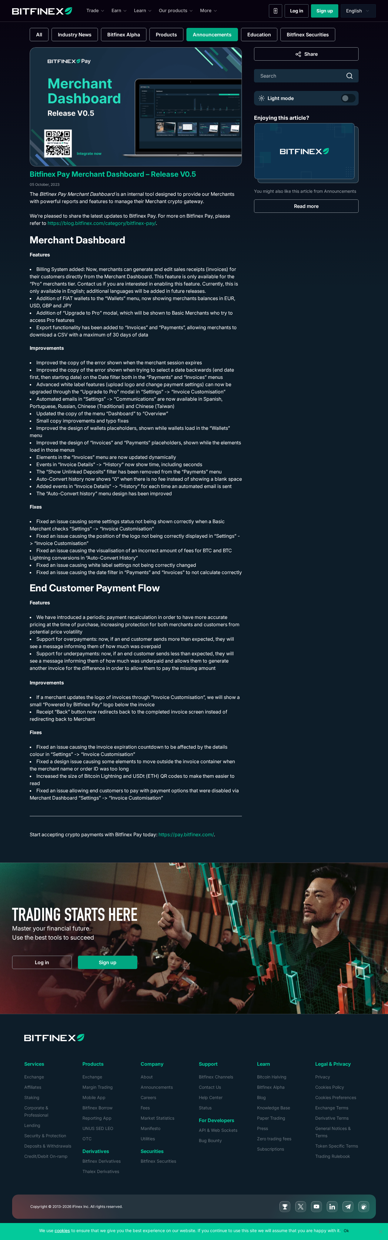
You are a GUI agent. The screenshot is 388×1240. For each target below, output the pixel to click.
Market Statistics (157, 1118)
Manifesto (150, 1128)
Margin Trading (97, 1087)
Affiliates (32, 1087)
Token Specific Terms (336, 1145)
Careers (148, 1097)
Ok (346, 1230)
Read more (306, 206)
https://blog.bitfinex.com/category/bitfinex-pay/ (102, 223)
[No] (380, 1231)
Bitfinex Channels (216, 1076)
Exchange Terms (331, 1107)
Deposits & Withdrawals (47, 1145)
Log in (299, 12)
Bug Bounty (210, 1140)
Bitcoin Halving (271, 1076)
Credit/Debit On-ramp (46, 1156)
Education (259, 35)
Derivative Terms (332, 1118)
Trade (92, 10)
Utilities (148, 1138)
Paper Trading (271, 1118)
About (147, 1076)
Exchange (34, 1076)
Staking (31, 1097)
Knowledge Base (273, 1107)
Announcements (212, 35)
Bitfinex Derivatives (101, 1161)
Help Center (210, 1097)
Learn (140, 10)
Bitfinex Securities (308, 35)
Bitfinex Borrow (97, 1107)
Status (205, 1107)
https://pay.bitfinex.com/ (186, 834)
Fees (145, 1107)
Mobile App (93, 1097)
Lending (32, 1125)
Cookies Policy (329, 1087)
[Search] (349, 75)
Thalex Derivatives (100, 1171)
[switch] (348, 98)
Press (262, 1128)
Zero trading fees (274, 1138)
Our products (173, 10)
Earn (116, 10)
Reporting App (97, 1118)
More (206, 10)
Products (166, 35)
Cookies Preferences (335, 1097)
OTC (87, 1138)
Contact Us (210, 1087)
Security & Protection (45, 1135)
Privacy (322, 1076)
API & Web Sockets (218, 1130)
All (39, 35)
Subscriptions (270, 1148)
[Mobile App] (275, 11)
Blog (261, 1097)
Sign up (327, 12)
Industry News (75, 35)
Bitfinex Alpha (123, 35)
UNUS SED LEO (97, 1128)
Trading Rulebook (332, 1156)
